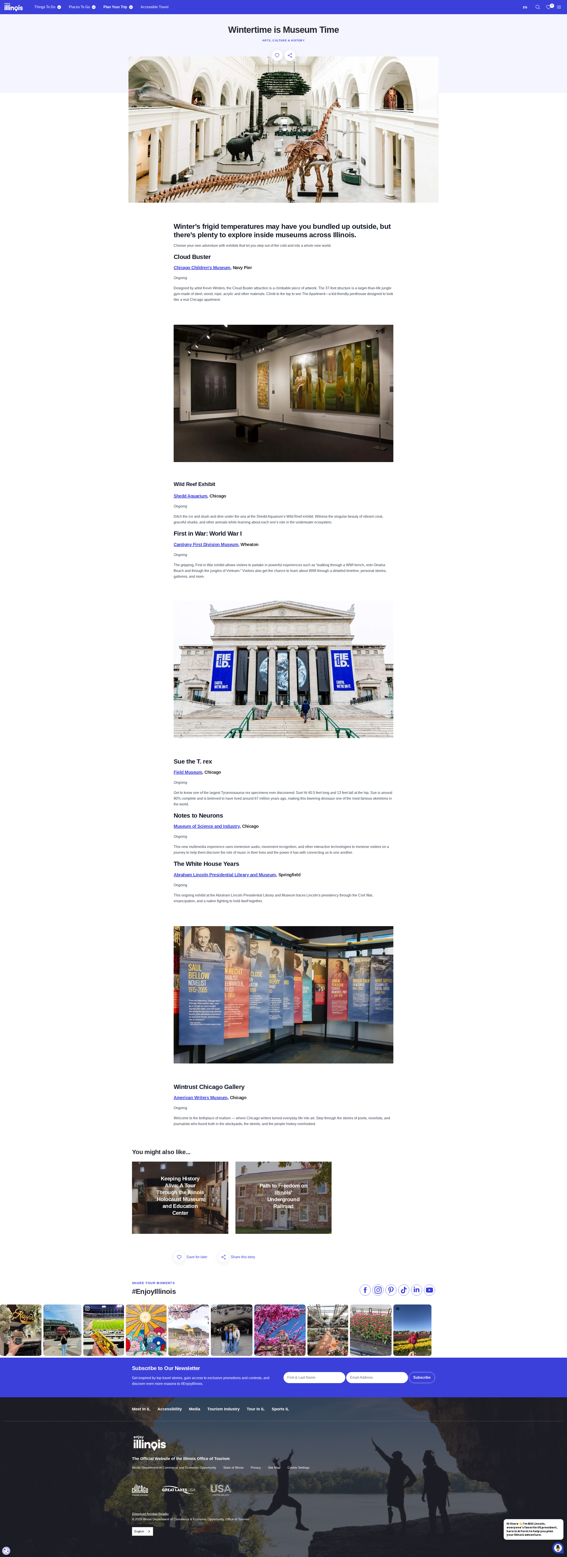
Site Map (274, 1467)
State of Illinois (233, 1467)
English (139, 1531)
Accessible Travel (155, 7)
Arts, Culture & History (283, 40)
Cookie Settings (298, 1467)
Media (194, 1409)
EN (525, 7)
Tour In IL (256, 1409)
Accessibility (169, 1409)
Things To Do (44, 7)
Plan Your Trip (115, 7)
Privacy (256, 1467)
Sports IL (280, 1409)
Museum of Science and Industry (207, 826)
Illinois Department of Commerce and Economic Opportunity (174, 1467)
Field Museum (188, 772)
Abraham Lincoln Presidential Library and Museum (225, 874)
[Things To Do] (59, 7)
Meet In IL (141, 1409)
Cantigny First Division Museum (206, 544)
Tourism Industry (223, 1409)
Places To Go (79, 7)
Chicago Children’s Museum (202, 267)
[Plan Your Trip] (131, 7)
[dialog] (6, 1551)
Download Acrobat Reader (150, 1514)
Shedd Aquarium (190, 496)
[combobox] (525, 7)
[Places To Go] (93, 7)
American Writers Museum (200, 1097)
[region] (537, 7)
